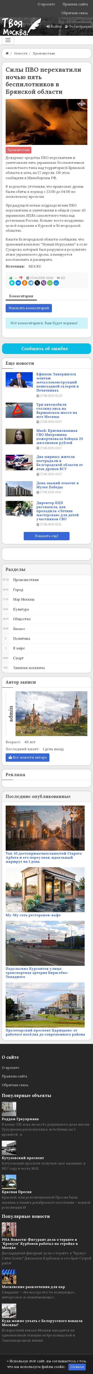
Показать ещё (46, 536)
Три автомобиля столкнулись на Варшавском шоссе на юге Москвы (56, 411)
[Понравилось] (10, 278)
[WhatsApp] (50, 283)
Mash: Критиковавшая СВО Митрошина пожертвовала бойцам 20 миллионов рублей (59, 437)
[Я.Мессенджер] (12, 283)
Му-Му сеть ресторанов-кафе (33, 915)
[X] (37, 283)
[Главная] (7, 53)
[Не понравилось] (21, 278)
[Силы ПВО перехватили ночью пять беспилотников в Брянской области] (47, 122)
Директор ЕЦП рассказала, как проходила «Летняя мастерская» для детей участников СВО (57, 511)
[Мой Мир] (56, 283)
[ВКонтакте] (18, 283)
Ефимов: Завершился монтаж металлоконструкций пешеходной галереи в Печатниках (57, 382)
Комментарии (21, 296)
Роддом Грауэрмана (20, 1119)
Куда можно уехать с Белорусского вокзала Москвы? (42, 1323)
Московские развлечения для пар (33, 1287)
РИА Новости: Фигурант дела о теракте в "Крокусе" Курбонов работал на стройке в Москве (40, 1243)
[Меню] (8, 40)
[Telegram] (31, 283)
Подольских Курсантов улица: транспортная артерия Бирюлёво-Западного (37, 972)
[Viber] (43, 283)
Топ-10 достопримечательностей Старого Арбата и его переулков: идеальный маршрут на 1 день (44, 857)
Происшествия (18, 150)
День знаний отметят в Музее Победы (57, 485)
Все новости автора (29, 757)
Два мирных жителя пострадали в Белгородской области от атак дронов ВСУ (59, 463)
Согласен (77, 1367)
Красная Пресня (17, 1192)
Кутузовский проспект (23, 1158)
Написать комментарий (29, 308)
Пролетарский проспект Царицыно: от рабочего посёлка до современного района (45, 1032)
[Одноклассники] (24, 283)
